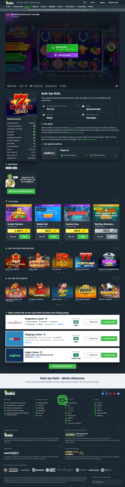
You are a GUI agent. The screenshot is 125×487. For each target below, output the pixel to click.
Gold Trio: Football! (109, 299)
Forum (61, 6)
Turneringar (82, 6)
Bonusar (35, 6)
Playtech (73, 128)
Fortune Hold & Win (83, 270)
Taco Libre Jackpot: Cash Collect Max (13, 300)
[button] (63, 86)
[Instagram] (110, 393)
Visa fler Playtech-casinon (62, 366)
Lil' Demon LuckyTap (37, 300)
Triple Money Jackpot (83, 300)
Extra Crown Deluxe (13, 270)
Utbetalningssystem (92, 115)
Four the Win (59, 269)
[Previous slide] (114, 200)
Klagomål (52, 6)
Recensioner (70, 6)
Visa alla (60, 324)
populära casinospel (76, 132)
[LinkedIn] (118, 393)
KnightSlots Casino (35, 318)
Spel (28, 6)
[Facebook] (103, 393)
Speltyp (88, 106)
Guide (44, 6)
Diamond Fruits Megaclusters (108, 270)
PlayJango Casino (34, 334)
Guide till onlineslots (88, 139)
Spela (25, 237)
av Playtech (15, 16)
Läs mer (85, 10)
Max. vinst (50, 115)
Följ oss (104, 391)
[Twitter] (106, 393)
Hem (8, 6)
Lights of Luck (60, 299)
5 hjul (15, 168)
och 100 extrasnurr (39, 356)
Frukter (8, 168)
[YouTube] (114, 393)
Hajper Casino (32, 352)
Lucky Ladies (37, 270)
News (91, 6)
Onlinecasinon (18, 6)
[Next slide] (118, 200)
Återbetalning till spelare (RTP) (57, 106)
